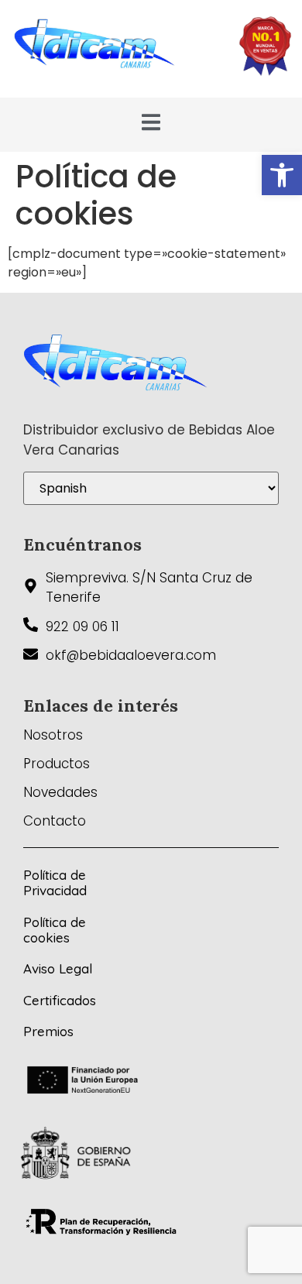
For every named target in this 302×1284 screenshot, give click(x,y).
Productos (56, 763)
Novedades (60, 792)
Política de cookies (54, 930)
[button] (282, 175)
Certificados (59, 1000)
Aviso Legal (57, 968)
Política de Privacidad (55, 882)
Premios (48, 1031)
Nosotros (53, 735)
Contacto (54, 821)
